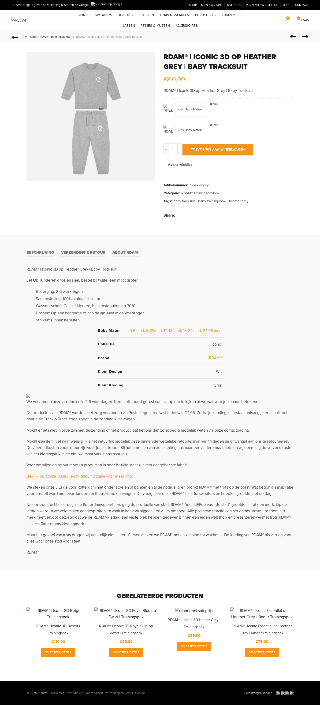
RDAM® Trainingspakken (56, 37)
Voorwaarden (94, 693)
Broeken (146, 15)
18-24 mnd (192, 330)
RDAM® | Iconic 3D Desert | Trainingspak (58, 629)
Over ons (234, 5)
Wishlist (288, 18)
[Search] (275, 20)
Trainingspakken (175, 15)
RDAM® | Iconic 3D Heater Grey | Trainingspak (194, 623)
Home (33, 37)
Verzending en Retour (119, 693)
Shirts (83, 15)
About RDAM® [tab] (126, 252)
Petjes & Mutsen (155, 26)
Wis (215, 104)
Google (84, 5)
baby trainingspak (212, 201)
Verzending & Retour (262, 5)
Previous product (293, 36)
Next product (305, 36)
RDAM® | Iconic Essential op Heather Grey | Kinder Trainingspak (262, 629)
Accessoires (187, 26)
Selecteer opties (58, 652)
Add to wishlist (180, 165)
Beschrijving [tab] (40, 252)
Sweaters (103, 15)
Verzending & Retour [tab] (83, 252)
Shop (193, 5)
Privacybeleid (74, 693)
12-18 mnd (172, 330)
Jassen (129, 26)
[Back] (15, 36)
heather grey (238, 201)
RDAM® (215, 357)
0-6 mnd (137, 330)
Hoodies (125, 15)
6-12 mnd (154, 330)
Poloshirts (205, 15)
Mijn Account (212, 5)
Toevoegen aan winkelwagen (218, 149)
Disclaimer (57, 693)
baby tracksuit (184, 201)
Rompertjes (232, 15)
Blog (287, 5)
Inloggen (265, 20)
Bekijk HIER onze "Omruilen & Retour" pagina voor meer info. (79, 476)
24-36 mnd (212, 330)
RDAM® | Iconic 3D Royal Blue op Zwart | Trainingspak (126, 629)
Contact (302, 5)
